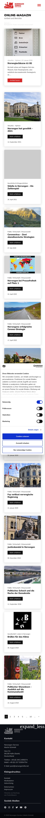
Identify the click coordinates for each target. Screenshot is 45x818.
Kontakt (7, 778)
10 (31, 717)
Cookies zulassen (22, 436)
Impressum (8, 789)
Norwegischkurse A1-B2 (20, 63)
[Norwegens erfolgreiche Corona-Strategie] (22, 311)
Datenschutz (9, 787)
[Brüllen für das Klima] (22, 620)
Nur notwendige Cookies (23, 450)
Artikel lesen (15, 80)
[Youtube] (21, 807)
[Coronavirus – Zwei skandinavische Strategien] (22, 217)
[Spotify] (25, 807)
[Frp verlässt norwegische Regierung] (22, 475)
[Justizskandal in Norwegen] (22, 528)
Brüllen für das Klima (18, 636)
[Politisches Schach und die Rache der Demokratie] (22, 574)
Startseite (7, 23)
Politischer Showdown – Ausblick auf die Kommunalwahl (20, 689)
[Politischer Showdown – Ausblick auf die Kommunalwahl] (22, 668)
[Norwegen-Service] (14, 5)
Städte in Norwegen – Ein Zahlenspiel (20, 187)
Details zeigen (33, 430)
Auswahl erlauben (22, 443)
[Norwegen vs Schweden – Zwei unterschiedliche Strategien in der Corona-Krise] (22, 360)
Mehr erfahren (15, 136)
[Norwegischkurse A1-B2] (22, 42)
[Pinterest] (5, 807)
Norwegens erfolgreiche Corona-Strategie (20, 327)
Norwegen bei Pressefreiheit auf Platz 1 (22, 281)
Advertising (8, 783)
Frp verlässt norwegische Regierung (20, 495)
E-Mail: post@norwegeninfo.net (16, 766)
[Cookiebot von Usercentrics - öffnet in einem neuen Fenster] (33, 366)
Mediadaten (9, 781)
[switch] (40, 408)
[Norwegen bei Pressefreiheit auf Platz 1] (22, 264)
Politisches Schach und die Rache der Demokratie (21, 591)
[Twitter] (17, 807)
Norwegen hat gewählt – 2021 (20, 129)
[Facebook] (13, 807)
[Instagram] (9, 807)
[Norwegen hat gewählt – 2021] (22, 106)
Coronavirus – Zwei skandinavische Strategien (21, 235)
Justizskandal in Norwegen (21, 547)
